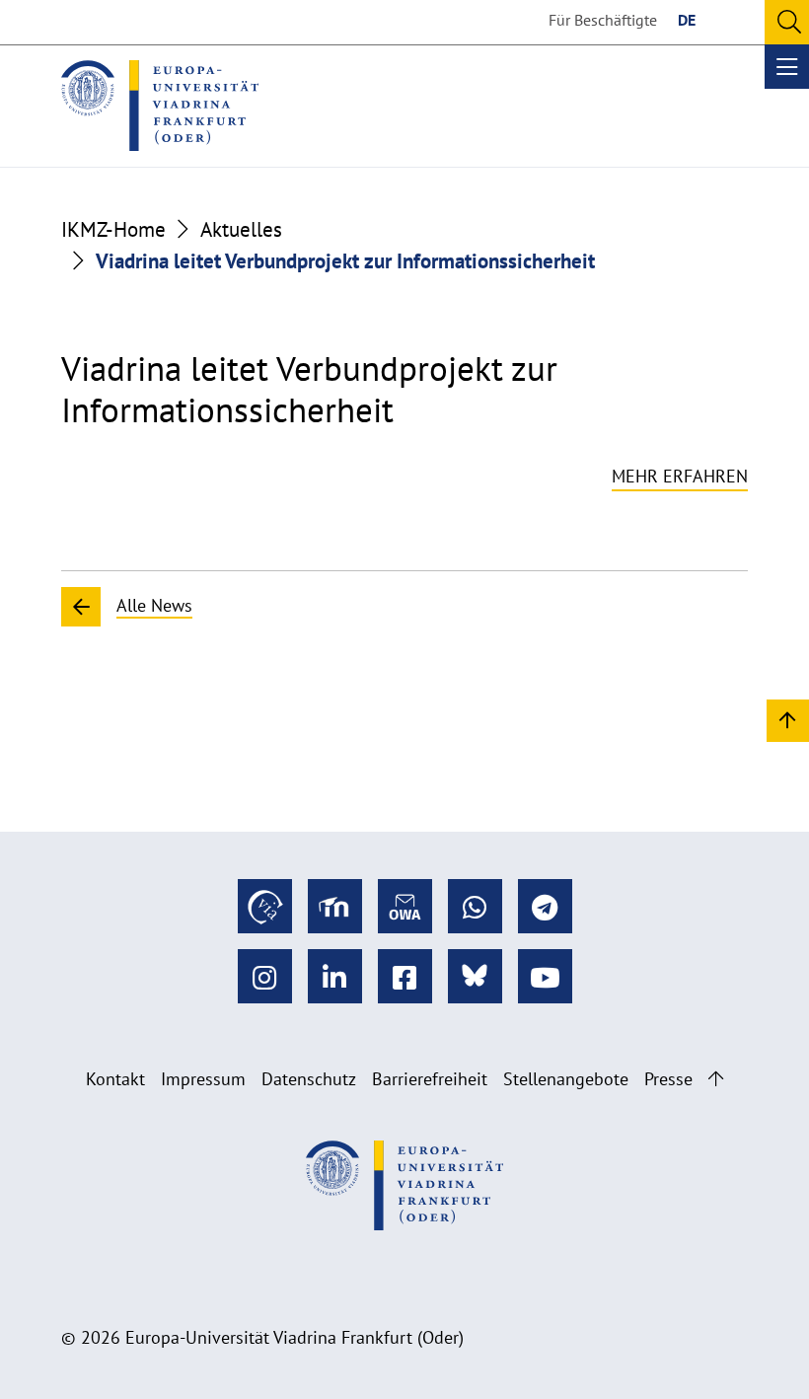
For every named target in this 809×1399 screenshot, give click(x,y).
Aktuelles (241, 229)
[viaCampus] (265, 906)
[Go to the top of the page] (715, 1079)
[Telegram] (545, 906)
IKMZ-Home (113, 229)
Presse (668, 1079)
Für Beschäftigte (603, 20)
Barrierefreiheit (429, 1079)
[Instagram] (265, 976)
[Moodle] (335, 906)
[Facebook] (405, 976)
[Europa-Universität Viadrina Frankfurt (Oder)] (159, 105)
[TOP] (788, 719)
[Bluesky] (475, 976)
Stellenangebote (565, 1079)
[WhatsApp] (475, 906)
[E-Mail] (405, 906)
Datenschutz (308, 1079)
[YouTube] (545, 976)
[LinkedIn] (335, 976)
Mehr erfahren (680, 476)
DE (687, 20)
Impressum (203, 1079)
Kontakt (115, 1079)
